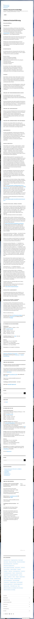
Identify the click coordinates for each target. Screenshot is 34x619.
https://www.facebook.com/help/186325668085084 (14, 223)
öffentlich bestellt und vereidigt (9, 589)
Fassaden (19, 569)
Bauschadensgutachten (8, 563)
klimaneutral (9, 451)
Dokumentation (7, 569)
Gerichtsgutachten (16, 571)
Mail (15, 336)
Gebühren (10, 571)
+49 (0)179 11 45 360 (9, 328)
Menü (5, 14)
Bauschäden (15, 563)
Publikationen (6, 472)
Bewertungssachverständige (9, 567)
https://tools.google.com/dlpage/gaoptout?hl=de (14, 185)
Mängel (17, 576)
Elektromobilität (13, 569)
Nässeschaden (22, 576)
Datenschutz (15, 353)
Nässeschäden (6, 578)
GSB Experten (12, 316)
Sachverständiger (16, 580)
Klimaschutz (10, 353)
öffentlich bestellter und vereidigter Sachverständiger (13, 587)
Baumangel (21, 560)
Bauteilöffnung (7, 475)
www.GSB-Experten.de (12, 384)
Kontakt (4, 610)
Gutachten (23, 571)
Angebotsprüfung (14, 560)
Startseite (5, 595)
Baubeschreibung (7, 473)
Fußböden (6, 571)
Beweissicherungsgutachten (9, 565)
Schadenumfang (13, 582)
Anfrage (11, 317)
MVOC (14, 576)
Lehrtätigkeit (6, 471)
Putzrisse (11, 578)
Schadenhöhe (6, 582)
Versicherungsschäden (7, 602)
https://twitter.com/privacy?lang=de (11, 286)
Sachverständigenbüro (8, 580)
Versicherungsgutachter (18, 584)
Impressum (5, 353)
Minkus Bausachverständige (12, 9)
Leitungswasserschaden (13, 574)
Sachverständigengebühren (10, 422)
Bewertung (5, 604)
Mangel (5, 576)
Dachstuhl (23, 567)
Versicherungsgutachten (8, 584)
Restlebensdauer (17, 578)
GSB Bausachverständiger (17, 315)
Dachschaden (17, 567)
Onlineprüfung (6, 448)
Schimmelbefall (19, 582)
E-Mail (6, 375)
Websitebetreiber (6, 33)
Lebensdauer (6, 574)
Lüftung (20, 574)
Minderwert (9, 576)
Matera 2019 (17, 354)
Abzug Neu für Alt (7, 560)
